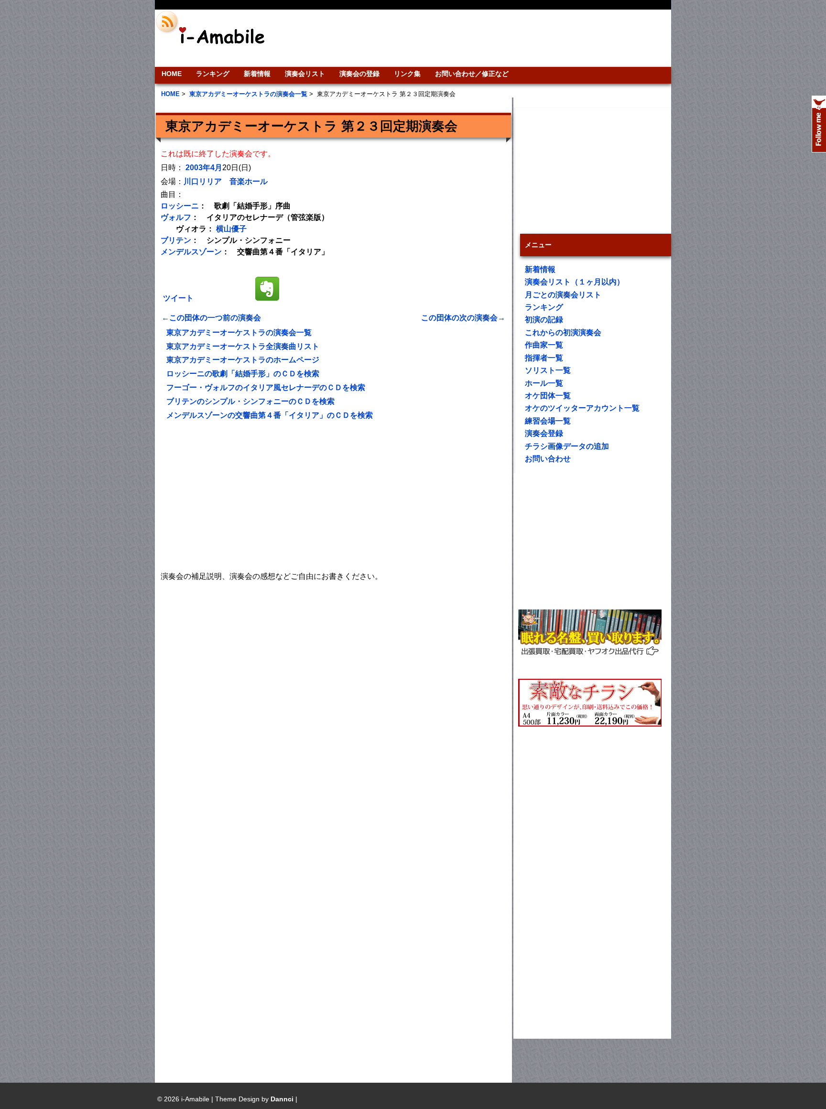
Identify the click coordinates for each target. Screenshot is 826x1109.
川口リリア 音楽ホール (226, 181)
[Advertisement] (478, 38)
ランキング (212, 73)
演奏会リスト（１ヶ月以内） (574, 282)
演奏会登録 (544, 433)
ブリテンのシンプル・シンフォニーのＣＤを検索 (250, 401)
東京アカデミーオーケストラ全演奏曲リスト (242, 346)
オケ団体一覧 (548, 395)
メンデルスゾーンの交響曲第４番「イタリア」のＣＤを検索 (269, 415)
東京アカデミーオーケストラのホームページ (242, 360)
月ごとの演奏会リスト (563, 295)
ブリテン (176, 240)
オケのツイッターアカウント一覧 (582, 408)
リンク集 (407, 73)
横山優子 (231, 229)
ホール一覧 (544, 383)
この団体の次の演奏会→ (463, 318)
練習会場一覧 (548, 421)
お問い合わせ (548, 459)
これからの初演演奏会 (563, 332)
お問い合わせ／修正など (472, 73)
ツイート (178, 298)
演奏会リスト (305, 73)
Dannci (282, 1099)
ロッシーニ (180, 206)
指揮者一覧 (544, 358)
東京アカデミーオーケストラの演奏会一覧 (239, 332)
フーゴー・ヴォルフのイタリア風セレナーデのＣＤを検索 (265, 387)
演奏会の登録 (359, 73)
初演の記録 (544, 319)
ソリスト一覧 (548, 370)
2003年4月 (203, 167)
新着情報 (257, 73)
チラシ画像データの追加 (567, 446)
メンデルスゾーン (191, 252)
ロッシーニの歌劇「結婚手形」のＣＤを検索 (242, 374)
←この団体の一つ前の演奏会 (211, 318)
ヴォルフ (176, 217)
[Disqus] (333, 703)
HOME (172, 73)
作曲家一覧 (544, 345)
